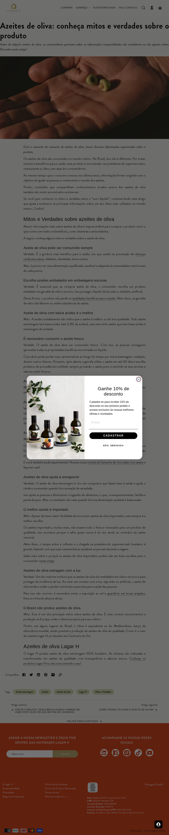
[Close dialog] (139, 379)
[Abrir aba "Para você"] (158, 824)
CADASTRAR (113, 435)
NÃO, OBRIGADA (113, 445)
